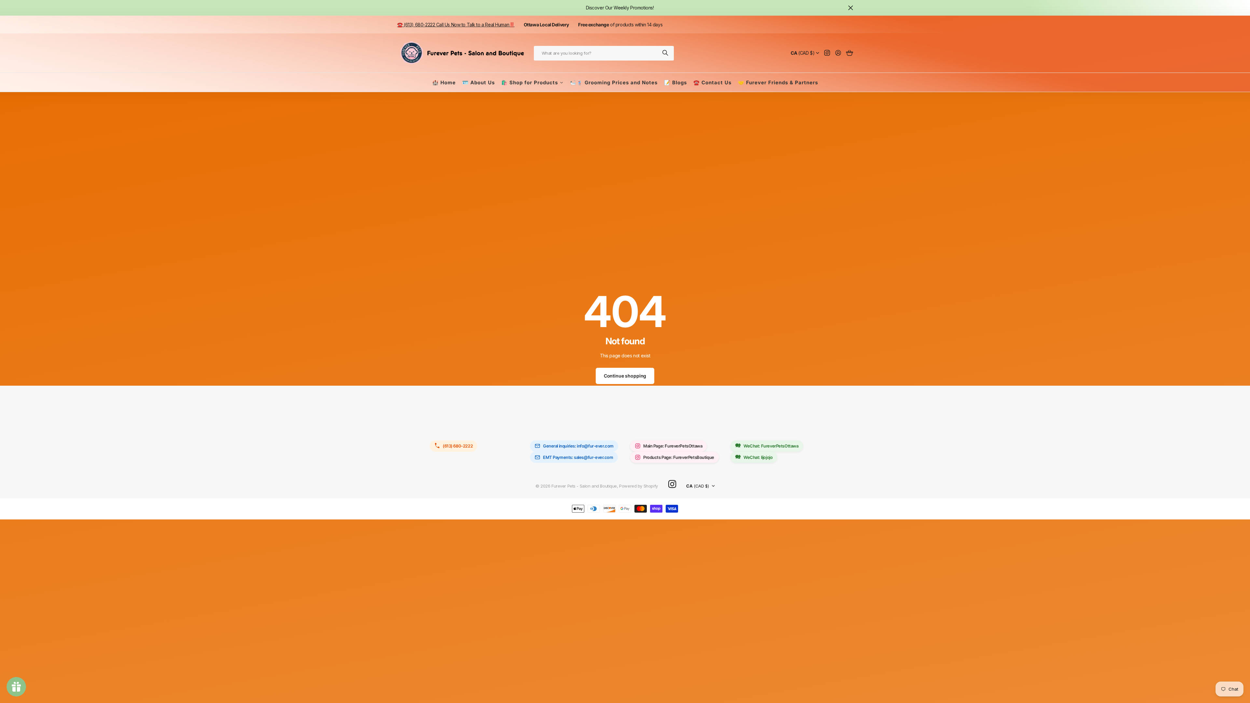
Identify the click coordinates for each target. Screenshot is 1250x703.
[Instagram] (672, 484)
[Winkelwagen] (849, 53)
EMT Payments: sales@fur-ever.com (578, 457)
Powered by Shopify (638, 486)
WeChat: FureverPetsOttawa (771, 445)
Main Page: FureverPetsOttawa (672, 445)
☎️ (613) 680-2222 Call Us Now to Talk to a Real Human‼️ (456, 24)
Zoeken (666, 53)
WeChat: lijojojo (757, 457)
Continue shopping (625, 376)
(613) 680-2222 (458, 445)
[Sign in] (838, 53)
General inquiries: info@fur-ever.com (578, 445)
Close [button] (850, 8)
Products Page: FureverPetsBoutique (678, 457)
